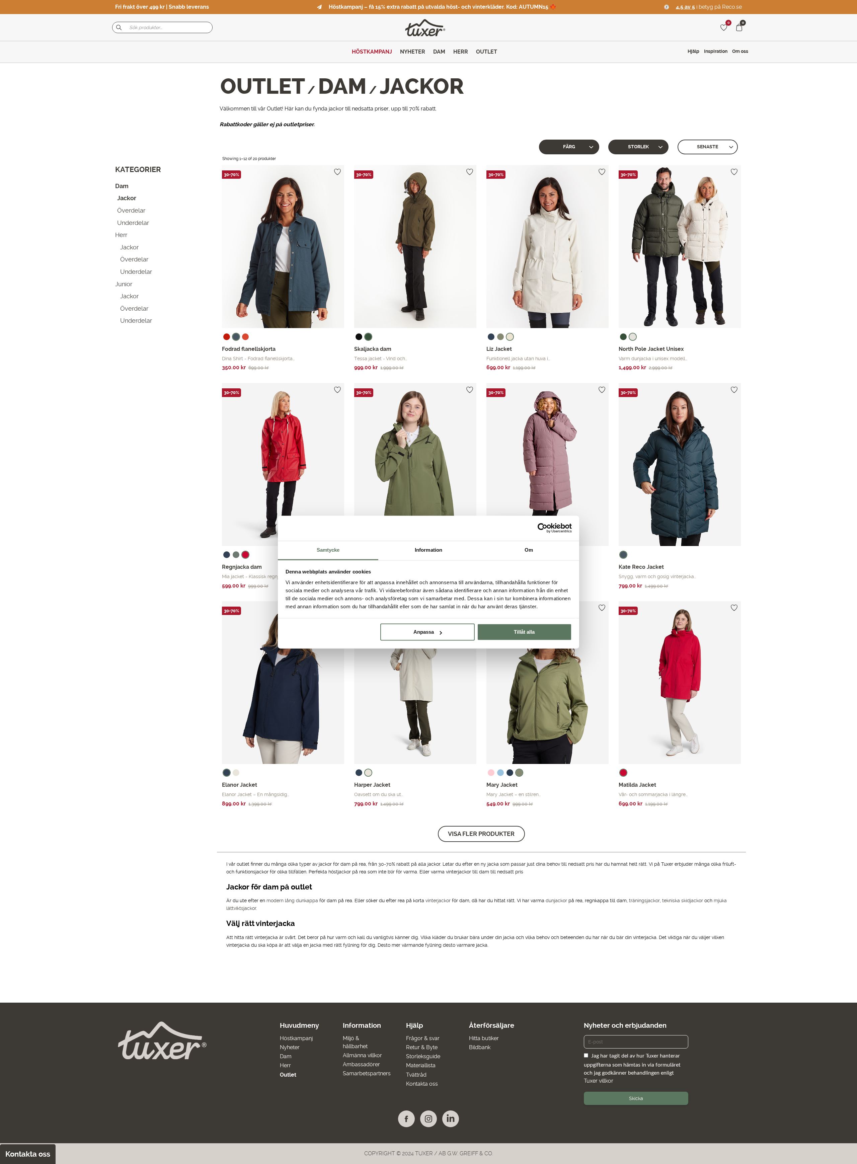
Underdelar (133, 222)
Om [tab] (529, 550)
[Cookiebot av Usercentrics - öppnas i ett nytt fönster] (542, 528)
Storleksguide (423, 1056)
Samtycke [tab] (328, 550)
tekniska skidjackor (682, 900)
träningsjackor (644, 900)
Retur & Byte (422, 1047)
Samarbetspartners (367, 1073)
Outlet (262, 86)
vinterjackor (438, 900)
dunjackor (557, 900)
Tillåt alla (524, 632)
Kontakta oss (422, 1084)
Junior (123, 283)
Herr (121, 234)
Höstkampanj (296, 1038)
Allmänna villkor (362, 1055)
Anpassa (423, 632)
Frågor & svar (423, 1038)
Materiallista (421, 1065)
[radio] (226, 336)
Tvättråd (416, 1075)
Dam (342, 86)
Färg (569, 147)
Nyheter (290, 1047)
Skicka (636, 1098)
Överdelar (131, 210)
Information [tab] (428, 550)
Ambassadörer (361, 1064)
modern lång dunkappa (292, 900)
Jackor (126, 198)
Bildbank (479, 1047)
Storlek (638, 147)
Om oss (740, 51)
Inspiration (715, 51)
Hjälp (693, 51)
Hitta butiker (484, 1038)
